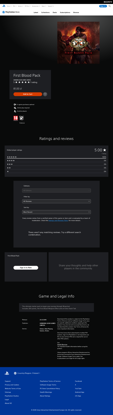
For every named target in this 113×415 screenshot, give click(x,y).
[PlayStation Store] (11, 12)
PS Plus (27, 6)
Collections (45, 12)
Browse (76, 12)
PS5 (14, 6)
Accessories (35, 6)
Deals (55, 12)
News (43, 6)
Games (20, 6)
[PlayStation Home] (4, 6)
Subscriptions (65, 12)
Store (8, 6)
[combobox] (56, 190)
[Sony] (108, 3)
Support (50, 6)
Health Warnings (62, 344)
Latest (36, 12)
